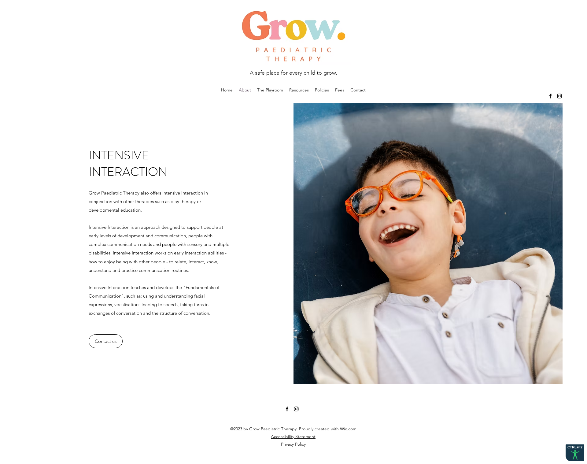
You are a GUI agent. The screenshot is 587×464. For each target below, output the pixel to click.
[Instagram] (559, 96)
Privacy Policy (293, 444)
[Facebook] (550, 96)
